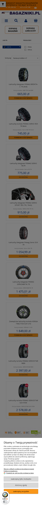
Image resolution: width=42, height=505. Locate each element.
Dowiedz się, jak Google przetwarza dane (20, 473)
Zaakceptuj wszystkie (21, 491)
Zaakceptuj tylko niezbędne (21, 479)
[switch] (5, 501)
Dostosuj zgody (21, 485)
